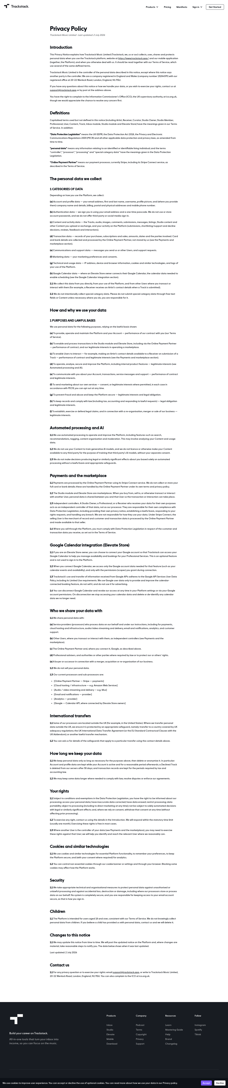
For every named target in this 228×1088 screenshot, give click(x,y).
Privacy (140, 1039)
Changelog (171, 1043)
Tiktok (198, 1034)
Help (167, 1034)
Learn (168, 1025)
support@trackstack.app (63, 90)
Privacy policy (170, 1083)
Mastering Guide (174, 1029)
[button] (152, 7)
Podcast (140, 1025)
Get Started (215, 7)
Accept (206, 1083)
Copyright (141, 1034)
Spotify (198, 1029)
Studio (109, 1029)
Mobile (110, 1039)
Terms (139, 1029)
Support (140, 1043)
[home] (16, 6)
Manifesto (181, 7)
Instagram (200, 1025)
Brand (168, 1039)
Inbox (109, 1025)
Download (111, 1043)
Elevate (110, 1034)
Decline (220, 1083)
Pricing (167, 7)
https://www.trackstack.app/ (133, 58)
